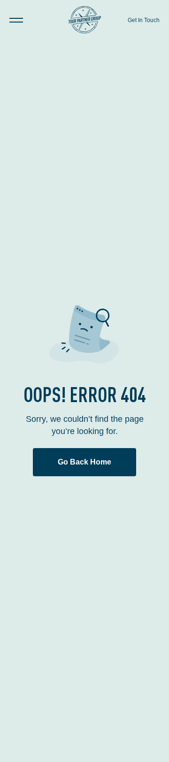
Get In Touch (144, 20)
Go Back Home (84, 462)
